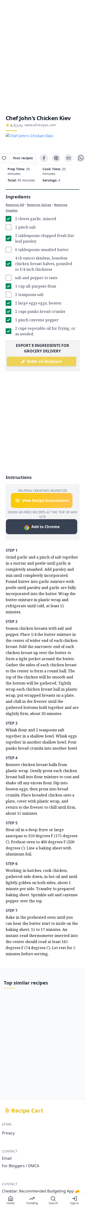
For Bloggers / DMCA (20, 1165)
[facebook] (44, 158)
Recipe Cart (27, 1110)
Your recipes (23, 158)
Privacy (8, 1133)
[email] (68, 158)
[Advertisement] (42, 57)
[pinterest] (56, 158)
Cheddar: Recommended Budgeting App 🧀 (41, 1191)
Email (7, 1158)
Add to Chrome (45, 526)
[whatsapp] (80, 158)
